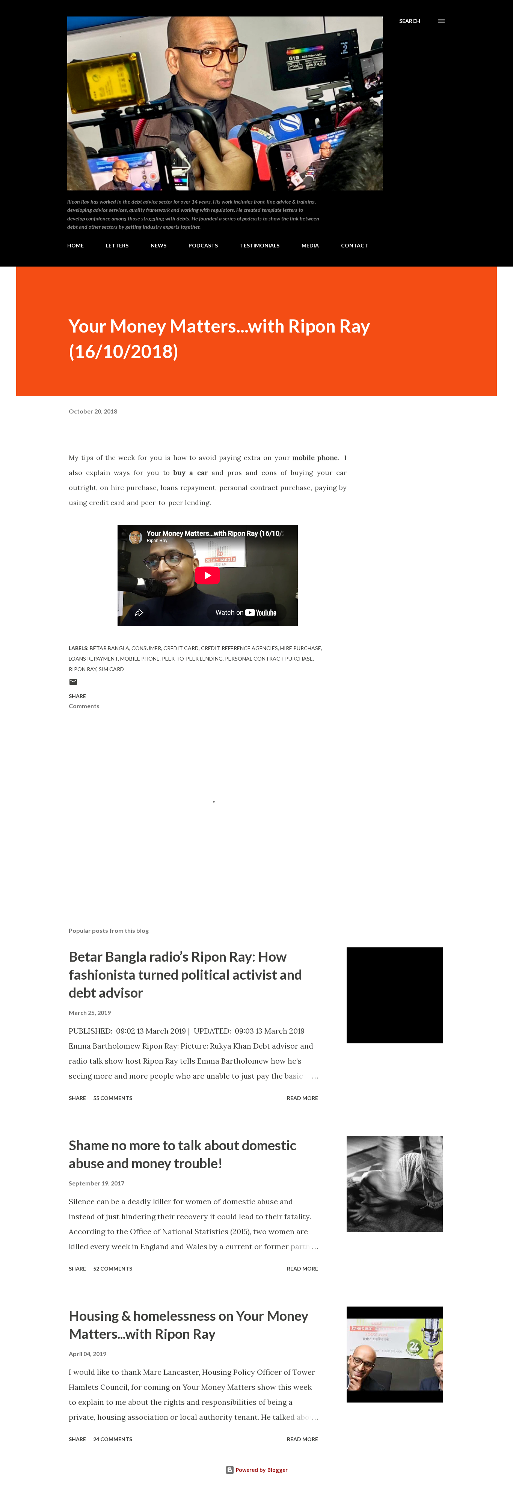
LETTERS (117, 245)
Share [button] (77, 696)
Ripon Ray (83, 669)
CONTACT (354, 245)
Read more (302, 1098)
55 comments (112, 1098)
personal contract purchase (269, 658)
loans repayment (93, 658)
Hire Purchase (300, 648)
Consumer (146, 648)
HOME (75, 245)
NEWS (158, 245)
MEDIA (310, 245)
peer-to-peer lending (192, 658)
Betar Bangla (109, 648)
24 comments (112, 1439)
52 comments (112, 1268)
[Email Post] (73, 684)
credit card (181, 648)
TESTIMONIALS (259, 245)
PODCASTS (203, 245)
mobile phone (140, 658)
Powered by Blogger (261, 1469)
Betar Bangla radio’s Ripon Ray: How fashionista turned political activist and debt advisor (185, 974)
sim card (111, 669)
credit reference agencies (239, 648)
